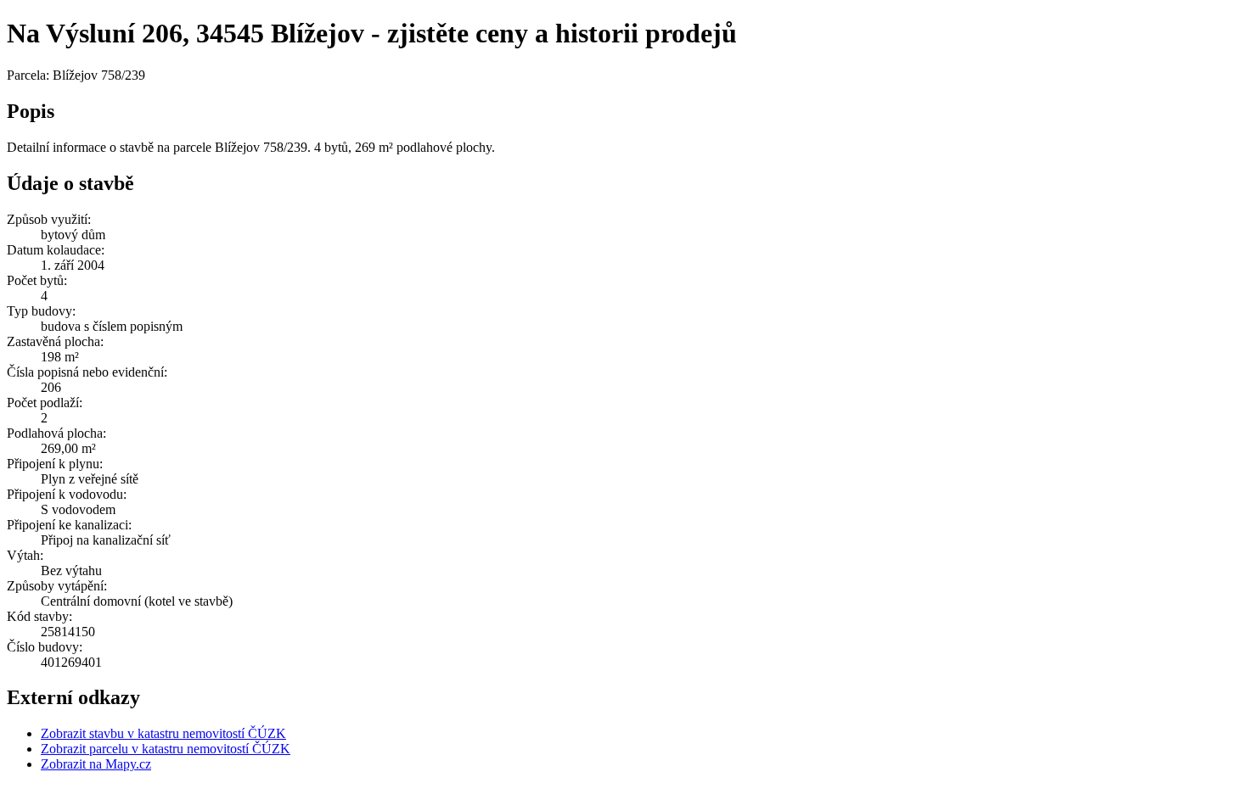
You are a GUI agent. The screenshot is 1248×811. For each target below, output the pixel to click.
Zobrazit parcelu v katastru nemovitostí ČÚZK (165, 748)
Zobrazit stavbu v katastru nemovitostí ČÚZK (163, 733)
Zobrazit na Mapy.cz (96, 764)
